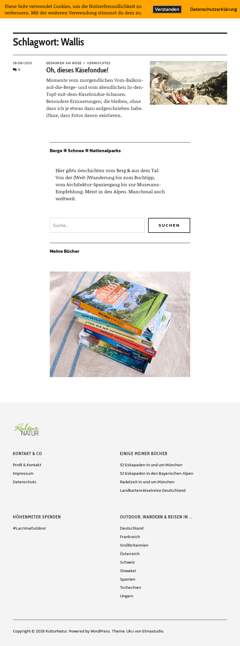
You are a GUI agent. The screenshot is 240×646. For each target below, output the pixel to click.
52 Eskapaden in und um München (151, 465)
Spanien (127, 579)
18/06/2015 (22, 63)
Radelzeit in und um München (147, 482)
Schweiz (127, 562)
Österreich (130, 554)
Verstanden (167, 9)
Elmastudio (152, 631)
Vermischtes (99, 63)
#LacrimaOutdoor (29, 528)
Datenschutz (24, 482)
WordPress (100, 631)
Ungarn (126, 596)
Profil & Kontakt (27, 465)
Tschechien (130, 587)
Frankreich (130, 537)
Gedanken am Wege (64, 63)
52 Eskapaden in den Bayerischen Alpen (156, 473)
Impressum (23, 473)
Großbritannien (134, 545)
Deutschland (131, 528)
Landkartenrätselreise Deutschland (153, 490)
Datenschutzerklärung (213, 9)
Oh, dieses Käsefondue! (77, 70)
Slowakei (128, 571)
